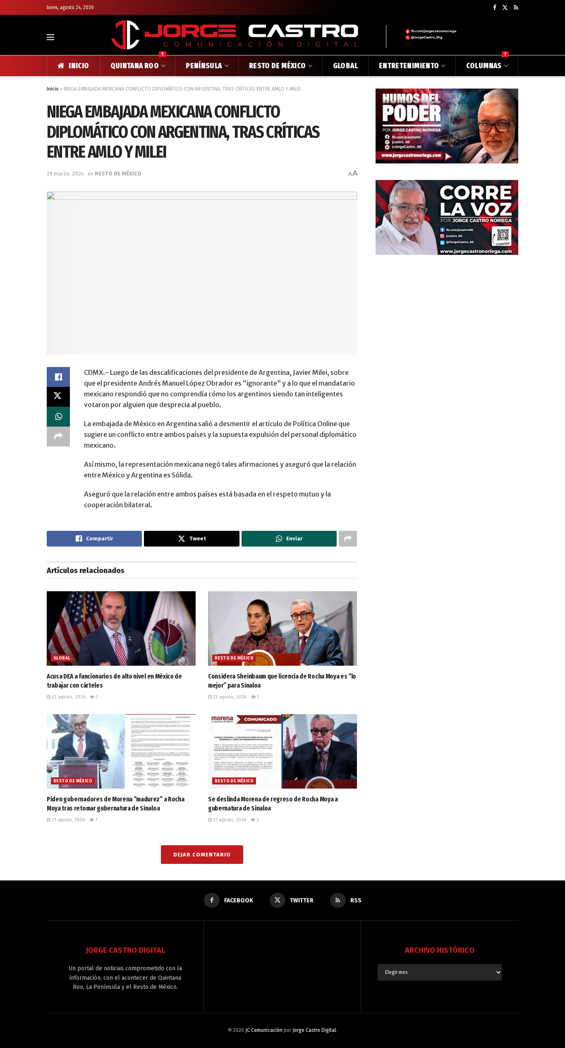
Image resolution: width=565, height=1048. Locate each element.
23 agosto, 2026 (67, 697)
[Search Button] (514, 37)
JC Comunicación (263, 1030)
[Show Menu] (50, 37)
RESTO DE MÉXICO (277, 65)
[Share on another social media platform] (58, 436)
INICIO (79, 65)
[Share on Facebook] (58, 377)
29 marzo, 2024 (65, 173)
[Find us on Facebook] (494, 7)
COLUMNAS (486, 62)
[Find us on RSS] (516, 7)
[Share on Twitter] (58, 397)
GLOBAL (345, 65)
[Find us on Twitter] (505, 7)
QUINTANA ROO (137, 62)
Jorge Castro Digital (314, 1030)
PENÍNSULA (204, 65)
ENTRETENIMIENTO (409, 65)
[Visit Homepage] (282, 37)
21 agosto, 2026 (67, 820)
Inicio (53, 89)
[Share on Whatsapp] (58, 417)
